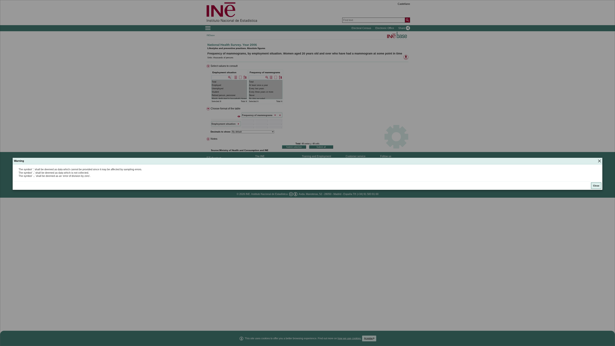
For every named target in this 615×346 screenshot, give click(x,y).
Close (596, 185)
